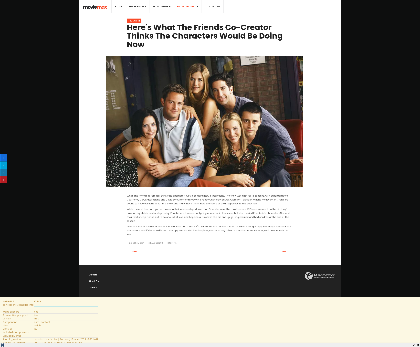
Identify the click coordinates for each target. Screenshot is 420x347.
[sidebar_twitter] (3, 165)
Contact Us (212, 6)
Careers (93, 274)
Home (118, 6)
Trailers (93, 287)
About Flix (94, 281)
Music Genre (161, 6)
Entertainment (186, 6)
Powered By (320, 276)
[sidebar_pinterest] (3, 179)
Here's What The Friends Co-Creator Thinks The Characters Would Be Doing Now (205, 36)
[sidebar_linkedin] (3, 172)
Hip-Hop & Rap (137, 6)
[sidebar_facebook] (3, 157)
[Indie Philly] (95, 7)
